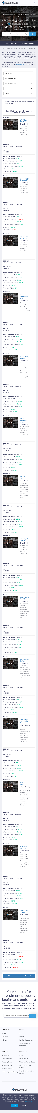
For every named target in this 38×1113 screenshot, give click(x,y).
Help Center (23, 1058)
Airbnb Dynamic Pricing (10, 1072)
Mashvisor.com (20, 64)
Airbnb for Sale (7, 1065)
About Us (5, 1037)
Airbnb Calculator (8, 1068)
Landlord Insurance (26, 1040)
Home (4, 1033)
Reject (24, 1105)
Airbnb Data (6, 1055)
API (20, 1033)
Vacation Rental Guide (27, 1062)
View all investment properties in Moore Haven (19, 976)
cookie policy (28, 1101)
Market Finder (7, 1058)
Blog (21, 1055)
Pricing (4, 1040)
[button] (18, 73)
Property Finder (7, 1062)
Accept (14, 1105)
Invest (21, 1037)
